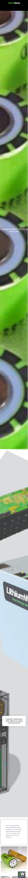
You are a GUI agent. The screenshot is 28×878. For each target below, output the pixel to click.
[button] (14, 8)
